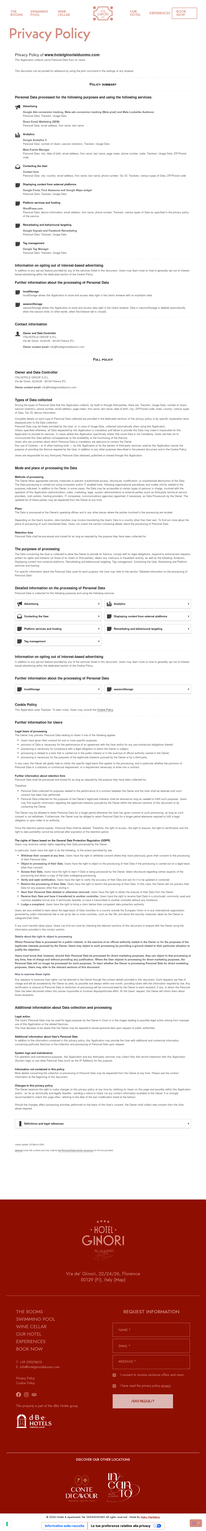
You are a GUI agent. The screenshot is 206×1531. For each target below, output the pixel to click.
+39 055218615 (31, 1362)
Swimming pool (39, 13)
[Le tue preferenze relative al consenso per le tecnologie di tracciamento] (7, 1524)
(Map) (120, 1279)
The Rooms (16, 13)
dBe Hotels (61, 1406)
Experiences (159, 13)
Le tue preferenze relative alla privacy (120, 1526)
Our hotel (135, 13)
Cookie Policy (105, 710)
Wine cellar (64, 13)
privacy (166, 1385)
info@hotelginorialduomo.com (40, 1367)
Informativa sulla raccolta (64, 1526)
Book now (181, 13)
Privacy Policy (25, 1378)
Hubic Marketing (150, 1517)
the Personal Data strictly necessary (76, 1150)
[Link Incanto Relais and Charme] (123, 1483)
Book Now (29, 1349)
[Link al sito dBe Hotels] (54, 1420)
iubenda (19, 1150)
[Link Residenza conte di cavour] (82, 1483)
